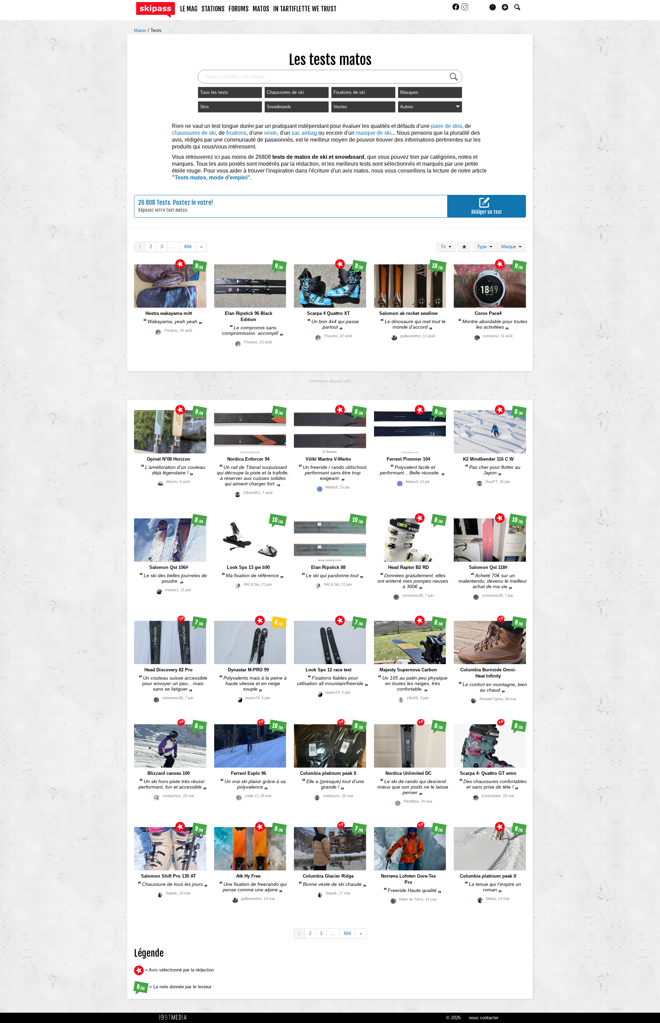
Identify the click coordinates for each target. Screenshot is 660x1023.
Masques (409, 92)
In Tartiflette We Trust (305, 9)
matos (261, 9)
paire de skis (446, 126)
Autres (406, 106)
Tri (445, 246)
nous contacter (483, 1017)
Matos (141, 30)
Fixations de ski (349, 92)
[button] (505, 7)
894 (187, 246)
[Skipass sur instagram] (465, 9)
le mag (188, 9)
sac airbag (304, 133)
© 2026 (453, 1017)
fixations (236, 133)
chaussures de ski (194, 133)
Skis (204, 106)
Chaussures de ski (285, 92)
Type (483, 246)
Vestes (340, 106)
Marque (510, 246)
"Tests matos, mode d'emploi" (211, 177)
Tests (156, 30)
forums (239, 9)
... (174, 246)
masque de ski (373, 133)
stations (212, 9)
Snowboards (279, 106)
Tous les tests (214, 92)
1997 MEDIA (175, 1017)
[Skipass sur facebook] (456, 9)
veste (270, 133)
